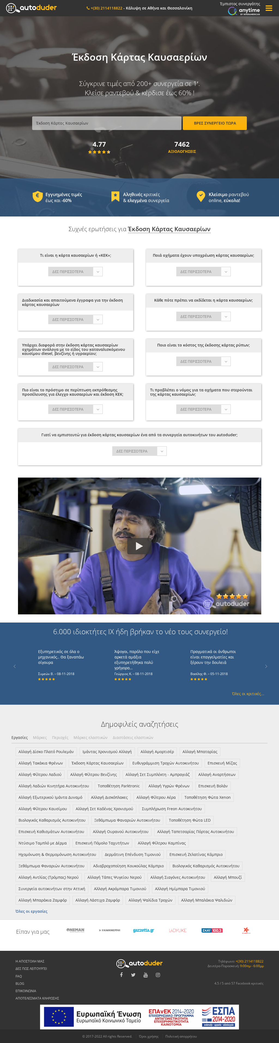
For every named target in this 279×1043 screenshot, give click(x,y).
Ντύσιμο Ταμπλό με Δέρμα (43, 843)
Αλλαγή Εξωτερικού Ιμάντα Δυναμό (50, 797)
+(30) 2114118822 (249, 961)
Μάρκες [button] (40, 737)
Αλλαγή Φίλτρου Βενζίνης (93, 774)
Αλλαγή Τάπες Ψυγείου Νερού (114, 877)
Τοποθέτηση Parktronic (119, 785)
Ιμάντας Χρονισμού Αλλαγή (107, 751)
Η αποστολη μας (30, 961)
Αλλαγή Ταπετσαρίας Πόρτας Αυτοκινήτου (195, 831)
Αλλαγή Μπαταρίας (200, 751)
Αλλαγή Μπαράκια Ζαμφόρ (43, 900)
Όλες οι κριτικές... (248, 693)
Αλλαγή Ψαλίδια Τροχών (150, 900)
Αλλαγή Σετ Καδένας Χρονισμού (104, 808)
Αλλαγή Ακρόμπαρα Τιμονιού (120, 888)
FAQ (19, 976)
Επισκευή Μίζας (222, 763)
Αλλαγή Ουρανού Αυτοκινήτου (120, 831)
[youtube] (146, 975)
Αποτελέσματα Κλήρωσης (37, 998)
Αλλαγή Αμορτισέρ (157, 751)
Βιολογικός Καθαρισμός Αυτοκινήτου (52, 820)
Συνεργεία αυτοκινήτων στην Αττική (52, 888)
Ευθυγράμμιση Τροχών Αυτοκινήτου (165, 763)
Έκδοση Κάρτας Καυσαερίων (98, 763)
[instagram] (158, 975)
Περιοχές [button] (60, 737)
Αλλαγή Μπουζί (228, 877)
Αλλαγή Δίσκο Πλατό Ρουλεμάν (46, 751)
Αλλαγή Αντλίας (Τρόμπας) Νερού (49, 877)
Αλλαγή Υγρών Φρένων (169, 785)
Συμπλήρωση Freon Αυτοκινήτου (172, 808)
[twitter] (133, 975)
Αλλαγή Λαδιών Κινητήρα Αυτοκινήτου (54, 785)
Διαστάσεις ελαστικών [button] (133, 737)
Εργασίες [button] (19, 737)
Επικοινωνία (26, 991)
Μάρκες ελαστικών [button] (91, 737)
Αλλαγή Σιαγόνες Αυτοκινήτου (177, 877)
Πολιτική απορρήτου (181, 1036)
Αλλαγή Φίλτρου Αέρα (156, 797)
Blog (20, 983)
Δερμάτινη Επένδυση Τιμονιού (133, 854)
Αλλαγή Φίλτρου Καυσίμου (43, 808)
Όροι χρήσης (149, 1036)
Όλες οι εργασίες (31, 911)
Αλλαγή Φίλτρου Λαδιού (40, 774)
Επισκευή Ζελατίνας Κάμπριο (196, 854)
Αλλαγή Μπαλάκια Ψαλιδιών (206, 900)
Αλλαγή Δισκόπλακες (109, 797)
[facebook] (121, 975)
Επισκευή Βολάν (213, 785)
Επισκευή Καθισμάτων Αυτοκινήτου (51, 831)
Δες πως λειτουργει (31, 968)
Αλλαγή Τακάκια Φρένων (41, 763)
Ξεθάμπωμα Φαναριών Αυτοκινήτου (127, 820)
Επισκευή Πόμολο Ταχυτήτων (102, 843)
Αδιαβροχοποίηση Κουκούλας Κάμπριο (128, 865)
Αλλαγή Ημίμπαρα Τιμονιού (180, 888)
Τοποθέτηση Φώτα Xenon (207, 797)
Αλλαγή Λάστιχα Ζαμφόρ (97, 900)
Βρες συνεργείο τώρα (215, 123)
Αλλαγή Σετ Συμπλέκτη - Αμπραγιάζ (158, 774)
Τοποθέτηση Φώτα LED (190, 820)
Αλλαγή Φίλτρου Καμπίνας (162, 843)
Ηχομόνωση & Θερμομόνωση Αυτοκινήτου (57, 854)
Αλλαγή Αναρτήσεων (217, 774)
